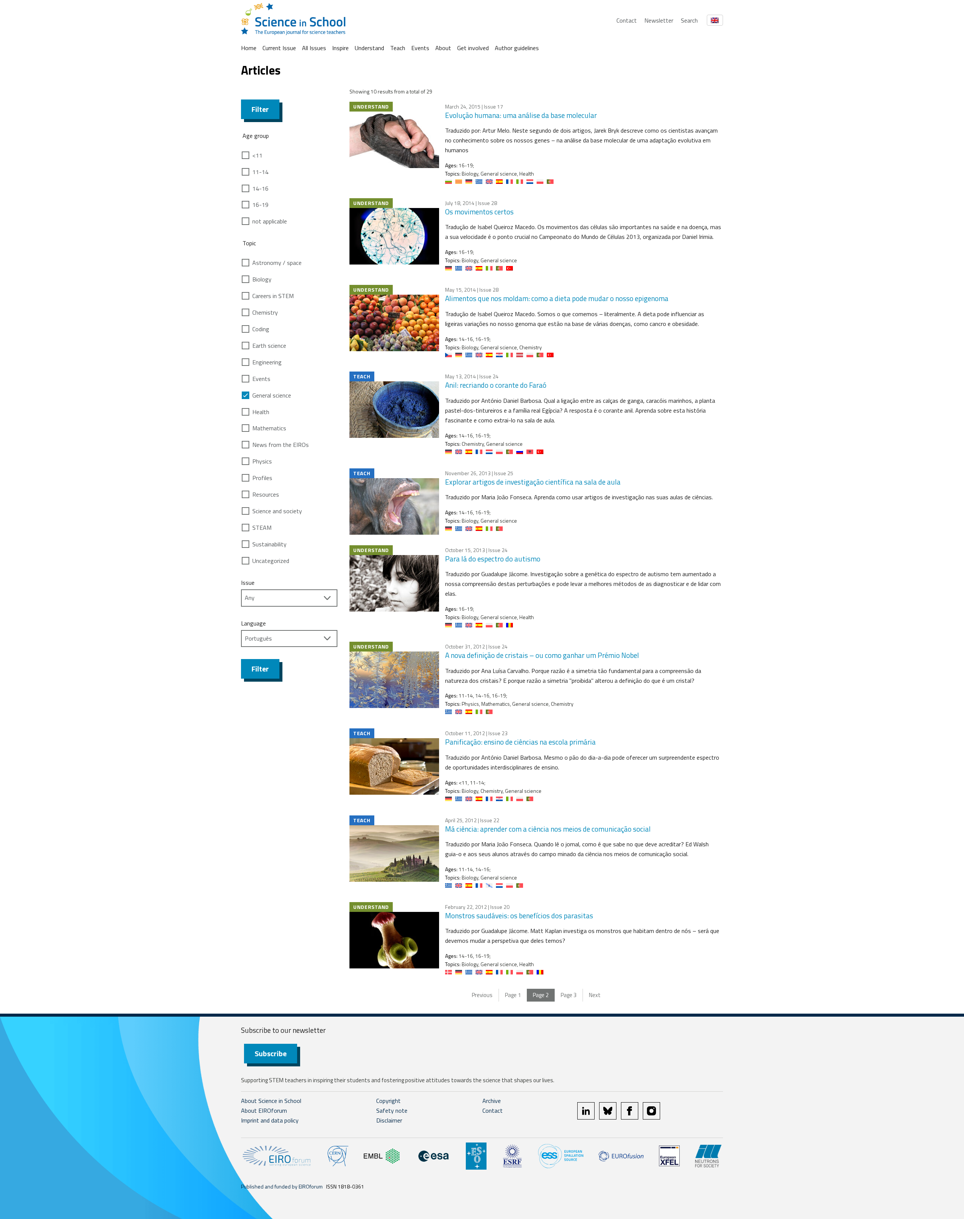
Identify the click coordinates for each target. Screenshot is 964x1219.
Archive (491, 1100)
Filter (260, 109)
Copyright (388, 1100)
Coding (260, 328)
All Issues (314, 47)
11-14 (260, 171)
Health (260, 411)
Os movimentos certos (479, 211)
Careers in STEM (273, 295)
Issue (248, 582)
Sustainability (269, 544)
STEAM (262, 527)
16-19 (260, 204)
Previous (482, 995)
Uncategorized (270, 560)
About (443, 47)
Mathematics (269, 428)
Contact (626, 20)
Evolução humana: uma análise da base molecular (521, 115)
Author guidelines (517, 47)
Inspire (340, 47)
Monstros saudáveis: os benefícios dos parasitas (519, 915)
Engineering (267, 362)
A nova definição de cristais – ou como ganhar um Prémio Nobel (542, 655)
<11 (257, 155)
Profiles (262, 477)
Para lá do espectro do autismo (492, 558)
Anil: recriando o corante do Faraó (495, 384)
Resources (265, 494)
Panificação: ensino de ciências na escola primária (520, 741)
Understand (369, 47)
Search (689, 20)
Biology (262, 279)
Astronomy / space (277, 262)
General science (271, 395)
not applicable (269, 221)
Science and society (277, 510)
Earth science (269, 345)
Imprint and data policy (270, 1120)
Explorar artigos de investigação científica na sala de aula (533, 481)
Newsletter (658, 20)
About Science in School (271, 1100)
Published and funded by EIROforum (282, 1186)
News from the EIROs (280, 444)
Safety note (391, 1110)
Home (248, 47)
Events (420, 47)
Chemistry (265, 312)
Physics (262, 461)
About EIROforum (264, 1110)
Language (253, 623)
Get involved (473, 47)
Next (595, 995)
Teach (397, 47)
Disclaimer (389, 1120)
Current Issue (279, 47)
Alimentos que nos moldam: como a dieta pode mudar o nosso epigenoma (556, 298)
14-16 (260, 188)
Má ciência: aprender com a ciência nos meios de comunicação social (548, 828)
